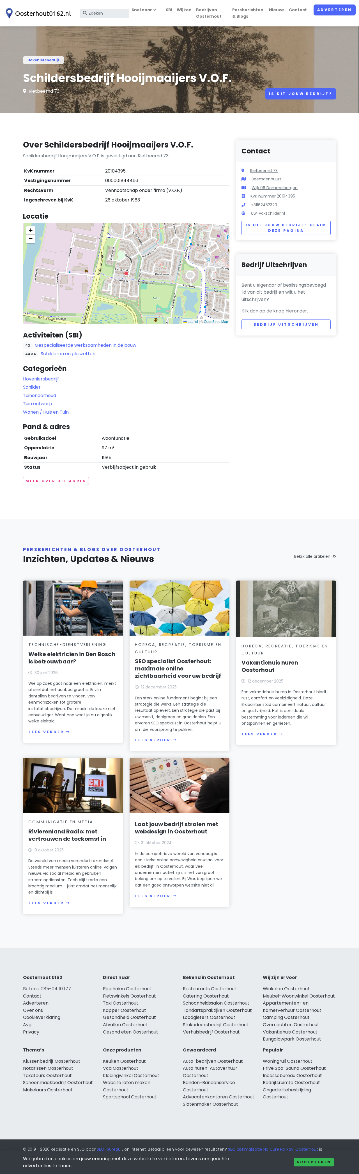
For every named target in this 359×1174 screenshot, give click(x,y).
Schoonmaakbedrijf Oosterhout (58, 1082)
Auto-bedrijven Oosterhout (213, 1061)
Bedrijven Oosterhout (209, 13)
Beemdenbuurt (266, 179)
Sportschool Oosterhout (130, 1097)
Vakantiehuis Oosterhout (290, 1032)
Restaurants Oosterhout (209, 988)
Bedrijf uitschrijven (286, 324)
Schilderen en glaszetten (68, 353)
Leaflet (192, 321)
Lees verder (46, 731)
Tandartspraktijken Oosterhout (217, 1010)
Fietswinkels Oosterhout (129, 996)
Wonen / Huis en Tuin (46, 412)
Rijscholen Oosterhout (127, 988)
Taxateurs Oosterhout (47, 1075)
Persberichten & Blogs (247, 13)
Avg (27, 1024)
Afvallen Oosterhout (125, 1024)
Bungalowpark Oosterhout (292, 1039)
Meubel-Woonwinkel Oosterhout (299, 996)
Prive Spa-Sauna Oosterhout (294, 1068)
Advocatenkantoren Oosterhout (218, 1097)
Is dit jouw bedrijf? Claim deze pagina (286, 228)
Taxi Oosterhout (120, 1003)
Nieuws (276, 10)
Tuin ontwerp (37, 403)
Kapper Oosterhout (124, 1010)
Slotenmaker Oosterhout (210, 1104)
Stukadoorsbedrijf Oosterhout (215, 1024)
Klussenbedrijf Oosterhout (51, 1061)
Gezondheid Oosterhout (129, 1017)
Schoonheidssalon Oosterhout (216, 1003)
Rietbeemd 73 (44, 91)
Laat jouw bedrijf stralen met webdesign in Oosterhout (176, 827)
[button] (126, 273)
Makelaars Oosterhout (48, 1090)
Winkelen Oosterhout (286, 988)
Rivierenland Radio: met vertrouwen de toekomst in (67, 835)
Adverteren (334, 9)
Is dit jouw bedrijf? (300, 93)
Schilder (32, 387)
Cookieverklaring (41, 1017)
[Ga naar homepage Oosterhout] (37, 13)
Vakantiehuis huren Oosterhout (269, 666)
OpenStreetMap (216, 321)
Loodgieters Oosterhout (209, 1017)
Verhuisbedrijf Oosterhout (211, 1032)
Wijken (184, 10)
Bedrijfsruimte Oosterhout (291, 1082)
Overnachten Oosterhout (291, 1024)
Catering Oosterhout (206, 996)
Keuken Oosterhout (124, 1061)
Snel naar (142, 10)
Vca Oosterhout (120, 1068)
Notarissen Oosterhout (48, 1068)
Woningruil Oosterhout (287, 1061)
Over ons (33, 1010)
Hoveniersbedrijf (43, 60)
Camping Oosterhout (286, 1017)
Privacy (31, 1032)
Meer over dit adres (56, 481)
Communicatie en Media (60, 822)
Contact (298, 10)
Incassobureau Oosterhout (292, 1075)
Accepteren (313, 1162)
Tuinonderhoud (39, 395)
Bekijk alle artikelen (312, 556)
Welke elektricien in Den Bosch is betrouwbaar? (71, 657)
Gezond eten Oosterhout (130, 1032)
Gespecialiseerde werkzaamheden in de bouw (85, 345)
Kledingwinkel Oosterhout (131, 1075)
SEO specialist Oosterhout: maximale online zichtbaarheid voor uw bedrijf (178, 668)
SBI (169, 10)
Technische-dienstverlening (67, 644)
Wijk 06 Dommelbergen (275, 188)
